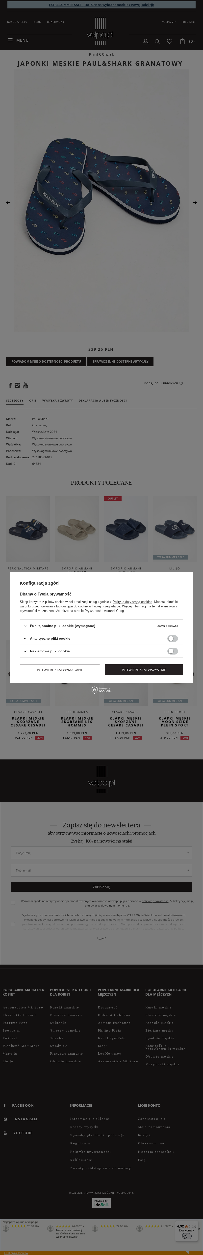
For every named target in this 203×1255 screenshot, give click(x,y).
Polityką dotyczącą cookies (132, 602)
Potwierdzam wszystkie (144, 669)
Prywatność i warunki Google (105, 611)
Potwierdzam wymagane (60, 669)
